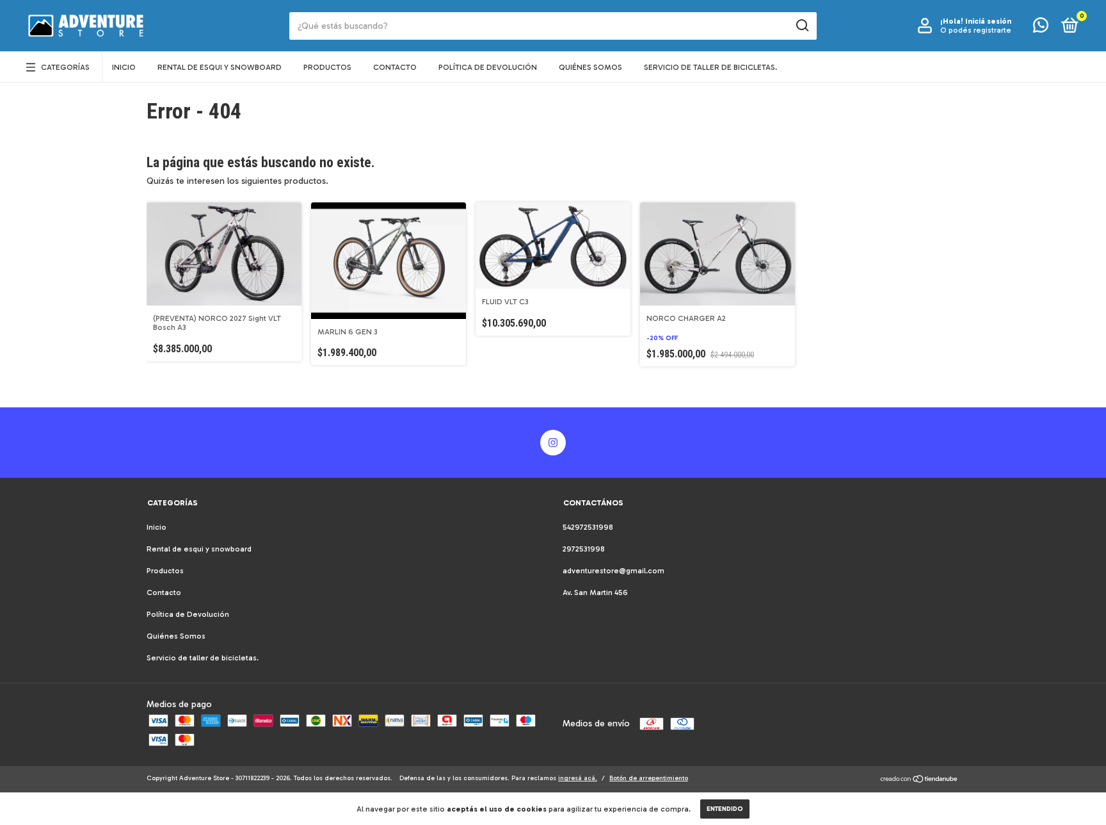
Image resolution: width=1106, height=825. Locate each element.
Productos (327, 67)
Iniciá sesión (988, 21)
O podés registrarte (975, 30)
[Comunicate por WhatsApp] (1041, 28)
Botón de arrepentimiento (648, 778)
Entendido (725, 809)
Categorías (65, 67)
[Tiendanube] (919, 780)
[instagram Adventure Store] (553, 442)
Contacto (395, 67)
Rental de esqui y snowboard (219, 67)
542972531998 (588, 527)
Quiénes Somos (590, 67)
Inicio (124, 67)
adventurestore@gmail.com (613, 570)
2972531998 (584, 548)
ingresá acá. (577, 778)
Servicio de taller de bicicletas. (710, 67)
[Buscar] (801, 25)
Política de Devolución (487, 67)
